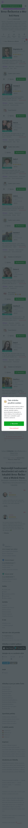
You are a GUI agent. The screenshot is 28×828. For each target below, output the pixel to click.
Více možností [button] (13, 428)
